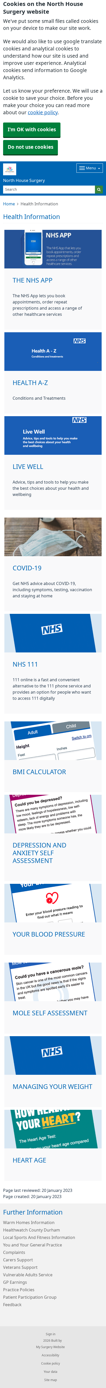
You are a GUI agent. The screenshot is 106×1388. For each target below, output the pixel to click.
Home (9, 204)
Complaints (14, 1252)
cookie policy (43, 112)
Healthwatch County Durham (31, 1230)
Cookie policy (50, 1363)
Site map (50, 1380)
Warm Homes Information (29, 1222)
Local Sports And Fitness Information (39, 1237)
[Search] (99, 190)
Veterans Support (20, 1267)
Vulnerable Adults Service (27, 1275)
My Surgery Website (50, 1347)
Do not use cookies (30, 147)
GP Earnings (15, 1282)
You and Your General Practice (32, 1245)
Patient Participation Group (30, 1297)
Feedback (12, 1305)
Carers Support (18, 1260)
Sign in (50, 1334)
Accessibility (50, 1355)
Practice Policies (18, 1290)
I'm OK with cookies (32, 129)
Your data (50, 1371)
